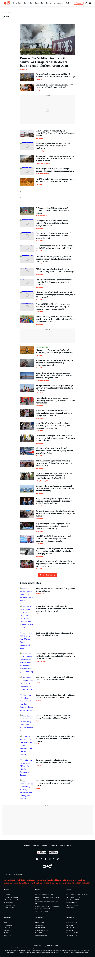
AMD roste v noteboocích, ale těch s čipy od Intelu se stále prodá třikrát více (54, 678)
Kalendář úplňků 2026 (10, 905)
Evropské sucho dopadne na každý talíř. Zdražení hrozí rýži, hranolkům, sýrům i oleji (55, 75)
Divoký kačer (69, 907)
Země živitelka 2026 (71, 935)
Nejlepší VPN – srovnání (41, 933)
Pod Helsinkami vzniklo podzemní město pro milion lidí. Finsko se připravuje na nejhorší (54, 282)
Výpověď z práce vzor (72, 905)
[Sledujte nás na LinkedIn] (37, 858)
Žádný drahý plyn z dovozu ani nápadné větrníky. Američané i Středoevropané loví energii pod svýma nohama (54, 375)
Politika (69, 890)
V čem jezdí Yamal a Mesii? (11, 900)
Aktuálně (7, 890)
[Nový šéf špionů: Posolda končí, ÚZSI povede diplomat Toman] (27, 594)
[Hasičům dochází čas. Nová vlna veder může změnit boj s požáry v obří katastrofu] (27, 182)
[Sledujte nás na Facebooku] (45, 858)
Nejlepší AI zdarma (40, 927)
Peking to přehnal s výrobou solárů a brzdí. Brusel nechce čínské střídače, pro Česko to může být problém (55, 551)
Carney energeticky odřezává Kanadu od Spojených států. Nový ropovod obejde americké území (53, 235)
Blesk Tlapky (21, 880)
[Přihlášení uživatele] (86, 3)
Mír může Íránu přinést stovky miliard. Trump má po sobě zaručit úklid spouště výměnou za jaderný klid (53, 425)
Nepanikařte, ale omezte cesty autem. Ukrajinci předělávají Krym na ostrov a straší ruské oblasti (55, 400)
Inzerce (44, 845)
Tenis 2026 (7, 930)
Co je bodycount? (9, 907)
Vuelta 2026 (86, 883)
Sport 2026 (7, 917)
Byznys (48, 3)
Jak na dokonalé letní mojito (43, 909)
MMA (5, 922)
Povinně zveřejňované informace (79, 952)
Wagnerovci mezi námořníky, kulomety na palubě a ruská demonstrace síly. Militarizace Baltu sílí (54, 362)
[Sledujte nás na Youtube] (53, 858)
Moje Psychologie (9, 880)
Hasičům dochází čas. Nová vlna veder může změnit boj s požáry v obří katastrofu (55, 180)
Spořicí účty (69, 925)
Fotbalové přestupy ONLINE (40, 883)
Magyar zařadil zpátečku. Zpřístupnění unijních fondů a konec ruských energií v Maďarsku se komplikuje (54, 500)
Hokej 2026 (7, 927)
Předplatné (53, 845)
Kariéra (68, 845)
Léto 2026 (38, 890)
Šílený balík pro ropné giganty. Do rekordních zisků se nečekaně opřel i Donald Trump (55, 133)
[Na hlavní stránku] (7, 3)
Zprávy (10, 12)
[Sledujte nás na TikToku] (57, 858)
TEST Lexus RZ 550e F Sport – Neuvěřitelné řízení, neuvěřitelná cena (54, 634)
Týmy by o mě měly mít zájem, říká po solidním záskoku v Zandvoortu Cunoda (53, 761)
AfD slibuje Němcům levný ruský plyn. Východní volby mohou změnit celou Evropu (55, 270)
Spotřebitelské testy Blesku (57, 880)
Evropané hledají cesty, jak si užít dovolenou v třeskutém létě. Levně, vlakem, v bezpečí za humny (55, 513)
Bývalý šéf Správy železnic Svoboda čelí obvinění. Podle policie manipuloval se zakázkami (53, 145)
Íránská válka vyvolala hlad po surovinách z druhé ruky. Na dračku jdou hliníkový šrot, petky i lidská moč (55, 319)
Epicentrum (7, 895)
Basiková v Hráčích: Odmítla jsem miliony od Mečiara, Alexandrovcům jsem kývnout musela (55, 738)
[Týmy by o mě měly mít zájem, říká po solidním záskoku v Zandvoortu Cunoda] (27, 767)
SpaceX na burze (39, 922)
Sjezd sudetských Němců (73, 897)
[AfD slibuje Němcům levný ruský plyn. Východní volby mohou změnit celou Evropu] (27, 272)
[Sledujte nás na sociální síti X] (41, 858)
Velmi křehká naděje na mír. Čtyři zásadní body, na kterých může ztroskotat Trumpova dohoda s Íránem (55, 438)
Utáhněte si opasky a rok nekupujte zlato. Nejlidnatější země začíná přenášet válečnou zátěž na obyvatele (55, 563)
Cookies (86, 950)
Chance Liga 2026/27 (74, 883)
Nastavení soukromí (12, 952)
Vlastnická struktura (25, 952)
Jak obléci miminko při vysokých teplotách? (47, 906)
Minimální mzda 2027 (72, 933)
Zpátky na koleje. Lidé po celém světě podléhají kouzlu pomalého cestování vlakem (52, 210)
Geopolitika (39, 3)
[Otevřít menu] (90, 3)
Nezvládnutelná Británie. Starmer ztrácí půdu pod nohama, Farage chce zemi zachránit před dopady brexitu (53, 538)
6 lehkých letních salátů (41, 911)
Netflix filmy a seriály (41, 935)
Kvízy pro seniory (9, 902)
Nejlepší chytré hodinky (41, 930)
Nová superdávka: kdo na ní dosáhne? (76, 895)
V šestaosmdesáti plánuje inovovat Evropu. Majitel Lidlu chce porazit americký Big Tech (55, 247)
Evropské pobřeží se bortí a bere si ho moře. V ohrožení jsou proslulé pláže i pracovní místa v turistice (55, 158)
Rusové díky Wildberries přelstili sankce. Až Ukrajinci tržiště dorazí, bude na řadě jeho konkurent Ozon (44, 62)
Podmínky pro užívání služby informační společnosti (45, 950)
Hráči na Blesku (31, 880)
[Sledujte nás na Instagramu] (49, 858)
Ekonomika (28, 3)
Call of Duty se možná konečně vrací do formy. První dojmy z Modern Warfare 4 (53, 717)
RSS (61, 845)
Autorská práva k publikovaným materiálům (17, 950)
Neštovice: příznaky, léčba (11, 897)
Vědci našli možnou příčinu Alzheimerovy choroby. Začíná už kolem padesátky (54, 86)
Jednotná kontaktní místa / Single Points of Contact (46, 952)
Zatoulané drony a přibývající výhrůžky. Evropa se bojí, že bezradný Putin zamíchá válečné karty (54, 463)
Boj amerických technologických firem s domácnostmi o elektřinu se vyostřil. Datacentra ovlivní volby (53, 526)
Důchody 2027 (70, 930)
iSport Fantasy (42, 880)
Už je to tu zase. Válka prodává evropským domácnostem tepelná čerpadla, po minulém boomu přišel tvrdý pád (54, 475)
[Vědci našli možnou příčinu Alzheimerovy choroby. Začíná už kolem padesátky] (27, 87)
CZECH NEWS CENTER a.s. (54, 946)
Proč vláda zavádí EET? (72, 900)
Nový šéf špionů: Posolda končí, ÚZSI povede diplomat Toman (55, 589)
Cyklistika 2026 (8, 938)
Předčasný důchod (71, 922)
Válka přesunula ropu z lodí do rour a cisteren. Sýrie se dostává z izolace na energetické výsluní (52, 223)
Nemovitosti (71, 880)
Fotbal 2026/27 (8, 925)
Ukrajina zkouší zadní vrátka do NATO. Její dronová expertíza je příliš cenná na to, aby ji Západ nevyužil (55, 294)
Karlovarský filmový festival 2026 (44, 895)
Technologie (39, 917)
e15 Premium (16, 3)
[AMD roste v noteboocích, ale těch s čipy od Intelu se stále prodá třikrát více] (27, 683)
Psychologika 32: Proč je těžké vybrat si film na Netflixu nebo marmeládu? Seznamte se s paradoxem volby (55, 656)
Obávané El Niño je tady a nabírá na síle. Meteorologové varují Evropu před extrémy (54, 351)
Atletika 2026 (7, 935)
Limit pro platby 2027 (72, 927)
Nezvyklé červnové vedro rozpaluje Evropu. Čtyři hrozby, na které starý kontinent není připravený (55, 387)
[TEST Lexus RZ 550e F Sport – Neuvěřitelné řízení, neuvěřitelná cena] (27, 640)
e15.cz (4, 12)
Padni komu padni (71, 902)
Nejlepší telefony (39, 925)
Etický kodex (65, 952)
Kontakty (27, 845)
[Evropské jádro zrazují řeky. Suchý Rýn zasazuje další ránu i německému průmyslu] (27, 171)
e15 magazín (58, 3)
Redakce (36, 845)
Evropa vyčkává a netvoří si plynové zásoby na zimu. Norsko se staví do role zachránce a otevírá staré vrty (55, 488)
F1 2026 (6, 933)
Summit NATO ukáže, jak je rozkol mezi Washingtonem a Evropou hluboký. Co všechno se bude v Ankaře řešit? (53, 306)
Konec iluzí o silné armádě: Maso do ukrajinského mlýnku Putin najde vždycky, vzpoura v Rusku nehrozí (54, 608)
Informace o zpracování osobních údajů (72, 950)
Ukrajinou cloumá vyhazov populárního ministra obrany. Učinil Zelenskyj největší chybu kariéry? (54, 258)
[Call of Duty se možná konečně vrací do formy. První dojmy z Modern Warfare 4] (27, 723)
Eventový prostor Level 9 (58, 883)
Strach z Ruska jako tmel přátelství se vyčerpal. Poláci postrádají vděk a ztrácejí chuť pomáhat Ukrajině (54, 413)
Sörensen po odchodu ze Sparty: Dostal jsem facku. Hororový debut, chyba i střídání (55, 696)
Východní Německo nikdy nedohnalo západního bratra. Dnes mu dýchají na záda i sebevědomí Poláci (55, 450)
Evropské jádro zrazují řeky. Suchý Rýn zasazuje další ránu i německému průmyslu (55, 169)
